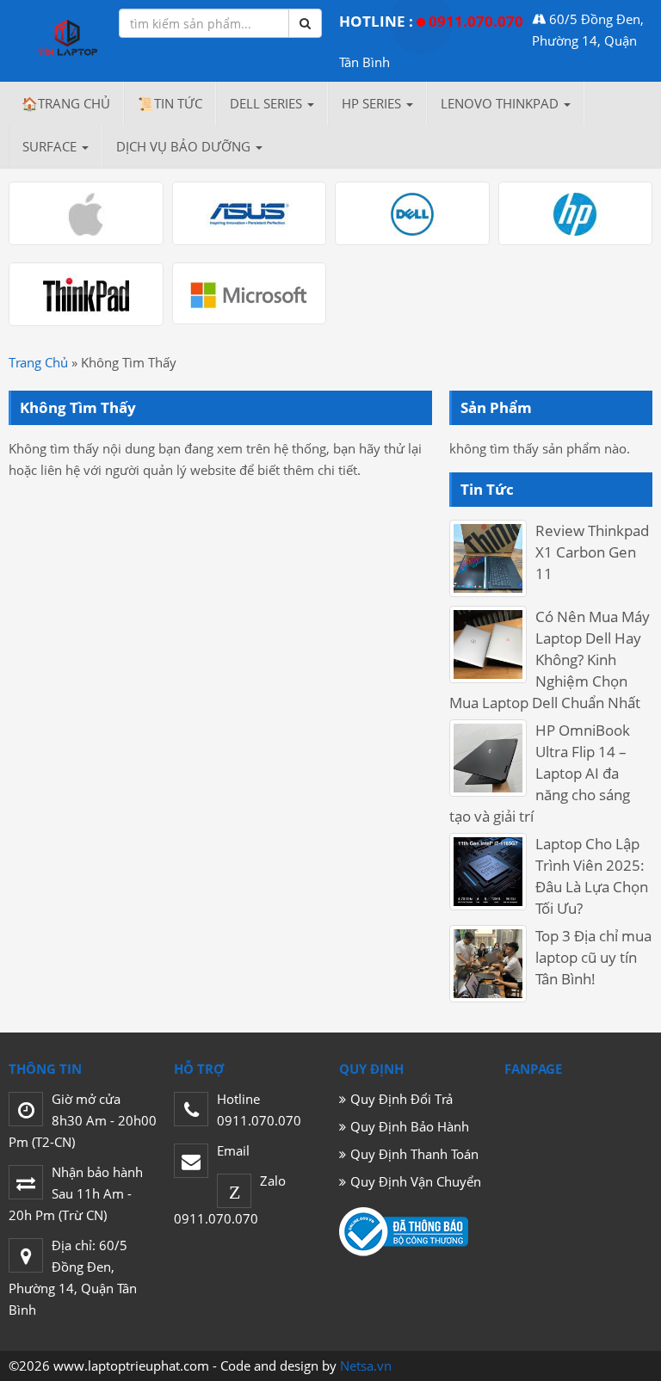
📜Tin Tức (170, 103)
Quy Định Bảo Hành (409, 1126)
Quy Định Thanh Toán (414, 1153)
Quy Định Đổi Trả (401, 1098)
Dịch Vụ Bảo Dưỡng (185, 146)
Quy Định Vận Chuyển (415, 1181)
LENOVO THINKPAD (501, 103)
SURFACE (51, 146)
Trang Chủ (38, 362)
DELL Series (268, 103)
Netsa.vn (366, 1365)
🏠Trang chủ (66, 103)
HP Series (373, 103)
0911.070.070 (476, 21)
